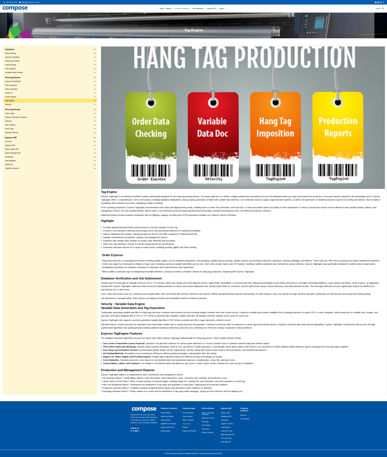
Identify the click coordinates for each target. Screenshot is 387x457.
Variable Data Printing (14, 72)
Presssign (205, 422)
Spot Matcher (10, 161)
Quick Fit (8, 93)
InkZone (8, 121)
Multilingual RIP (226, 416)
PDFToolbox (206, 425)
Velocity (8, 104)
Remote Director (11, 133)
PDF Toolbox (10, 125)
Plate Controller (11, 89)
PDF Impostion (11, 85)
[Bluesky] (383, 2)
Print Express (10, 69)
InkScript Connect (208, 418)
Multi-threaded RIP (13, 153)
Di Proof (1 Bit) (226, 438)
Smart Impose (10, 97)
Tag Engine (9, 101)
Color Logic (9, 113)
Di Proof (8, 142)
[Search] (383, 9)
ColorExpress (225, 427)
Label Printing (10, 65)
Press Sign (9, 129)
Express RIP (10, 145)
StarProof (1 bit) (227, 431)
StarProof (9, 164)
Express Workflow (12, 57)
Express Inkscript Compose (16, 117)
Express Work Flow (167, 427)
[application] (172, 8)
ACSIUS (219, 453)
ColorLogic (205, 429)
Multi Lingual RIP (12, 149)
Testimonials (244, 419)
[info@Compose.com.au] (378, 2)
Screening (9, 157)
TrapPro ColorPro (12, 168)
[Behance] (381, 2)
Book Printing (10, 53)
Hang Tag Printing (12, 61)
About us (243, 415)
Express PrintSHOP (13, 81)
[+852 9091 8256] (376, 2)
